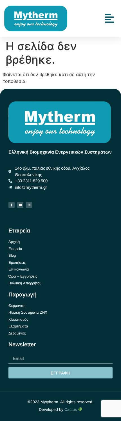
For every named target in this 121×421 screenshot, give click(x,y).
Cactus (71, 409)
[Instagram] (29, 205)
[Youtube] (20, 205)
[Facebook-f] (11, 205)
